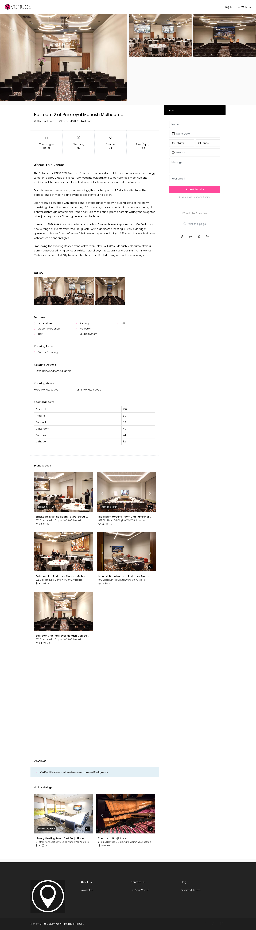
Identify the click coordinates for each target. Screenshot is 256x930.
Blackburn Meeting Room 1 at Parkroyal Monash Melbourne (62, 516)
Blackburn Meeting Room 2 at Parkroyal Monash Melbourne (124, 516)
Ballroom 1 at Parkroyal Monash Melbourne (62, 576)
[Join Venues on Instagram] (222, 924)
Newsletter (87, 890)
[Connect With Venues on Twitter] (213, 924)
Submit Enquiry (194, 189)
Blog (183, 882)
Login (228, 7)
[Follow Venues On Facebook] (204, 924)
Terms (196, 890)
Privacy (185, 890)
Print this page (196, 224)
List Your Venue (140, 890)
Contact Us (138, 882)
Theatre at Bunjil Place (112, 838)
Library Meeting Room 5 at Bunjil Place (60, 838)
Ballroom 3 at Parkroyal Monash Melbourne (62, 635)
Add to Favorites (196, 213)
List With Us (244, 7)
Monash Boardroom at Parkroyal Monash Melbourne (124, 576)
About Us (86, 882)
